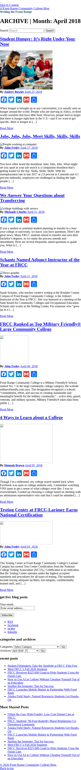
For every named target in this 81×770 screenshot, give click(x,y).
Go (63, 646)
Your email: (7, 604)
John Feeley (12, 147)
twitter (11, 628)
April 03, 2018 (29, 546)
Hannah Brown (14, 465)
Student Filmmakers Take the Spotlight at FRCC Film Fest (43, 665)
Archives (5, 650)
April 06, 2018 (29, 366)
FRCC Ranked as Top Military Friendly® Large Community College (40, 327)
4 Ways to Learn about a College (31, 417)
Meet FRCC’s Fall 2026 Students (27, 669)
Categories (6, 646)
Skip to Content (9, 5)
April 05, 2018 (33, 465)
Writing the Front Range (16, 11)
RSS (10, 621)
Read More (6, 128)
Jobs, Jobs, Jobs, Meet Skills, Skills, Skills (40, 136)
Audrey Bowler (14, 91)
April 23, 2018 (33, 91)
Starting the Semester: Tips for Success (31, 686)
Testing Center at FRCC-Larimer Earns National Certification (39, 512)
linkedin (12, 632)
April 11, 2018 (35, 211)
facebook (13, 625)
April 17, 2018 (29, 147)
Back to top (7, 768)
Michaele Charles (15, 211)
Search (4, 30)
